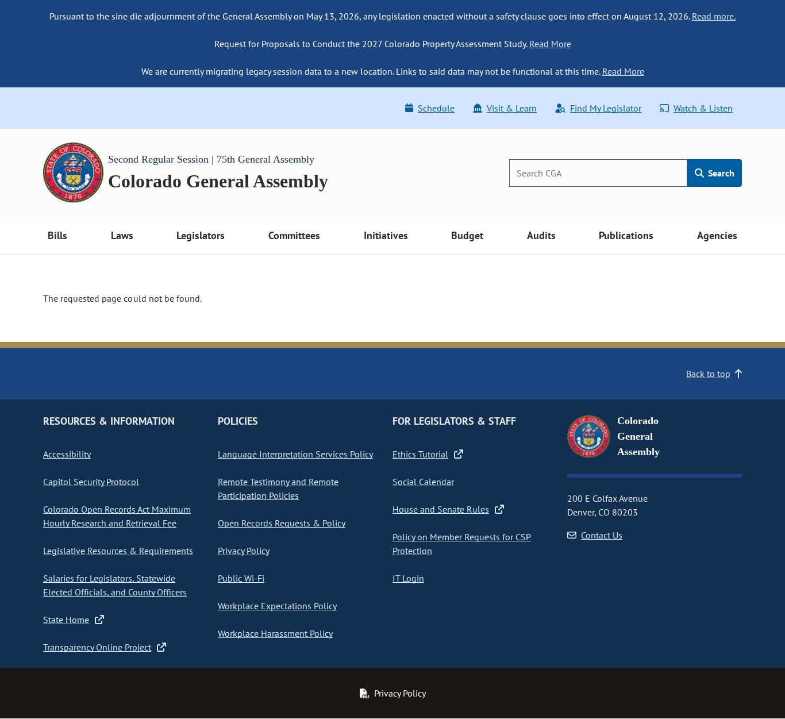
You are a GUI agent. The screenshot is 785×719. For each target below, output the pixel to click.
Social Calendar (423, 481)
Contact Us (601, 535)
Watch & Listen (703, 108)
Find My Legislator (605, 108)
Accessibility (67, 454)
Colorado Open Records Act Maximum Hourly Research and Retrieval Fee (117, 516)
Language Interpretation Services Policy (295, 454)
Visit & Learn (512, 108)
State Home (66, 619)
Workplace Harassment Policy (275, 633)
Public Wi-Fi (241, 578)
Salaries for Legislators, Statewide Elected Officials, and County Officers (115, 585)
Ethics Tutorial (420, 454)
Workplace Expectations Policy (277, 606)
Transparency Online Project (97, 647)
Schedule (436, 108)
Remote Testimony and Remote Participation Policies (278, 488)
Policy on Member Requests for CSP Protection (461, 543)
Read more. (714, 16)
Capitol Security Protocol (91, 481)
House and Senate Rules (440, 509)
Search (720, 173)
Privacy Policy (244, 550)
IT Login (408, 578)
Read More (550, 43)
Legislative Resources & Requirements (118, 550)
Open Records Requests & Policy (281, 523)
